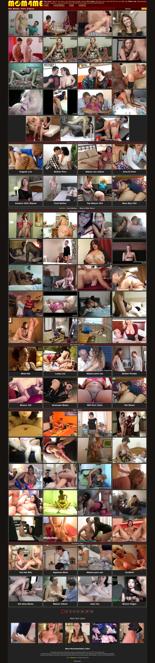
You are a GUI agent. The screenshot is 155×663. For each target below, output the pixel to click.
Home (46, 5)
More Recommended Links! (77, 649)
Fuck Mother (72, 208)
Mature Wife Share (87, 208)
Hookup (82, 5)
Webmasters (77, 661)
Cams (71, 5)
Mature (130, 1)
